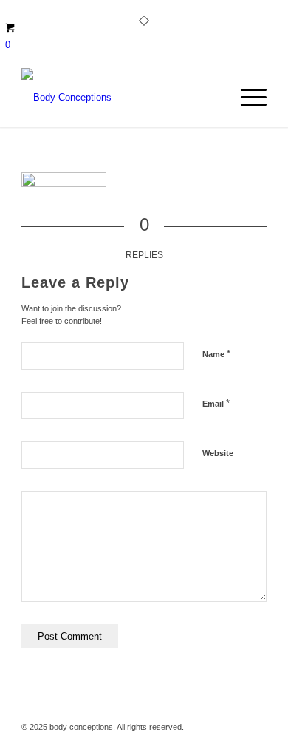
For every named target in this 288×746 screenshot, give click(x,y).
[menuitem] (246, 97)
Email (216, 403)
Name (216, 353)
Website (217, 453)
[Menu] (246, 97)
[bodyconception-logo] (119, 97)
